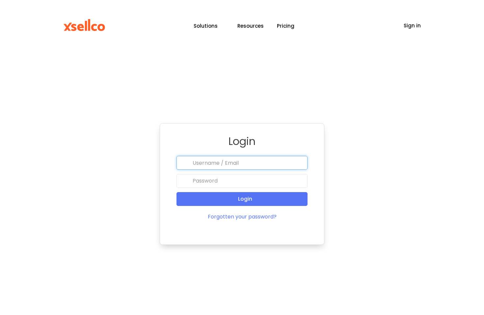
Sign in (412, 25)
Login (244, 199)
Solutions (206, 25)
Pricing (285, 25)
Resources (250, 25)
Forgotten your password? (242, 216)
